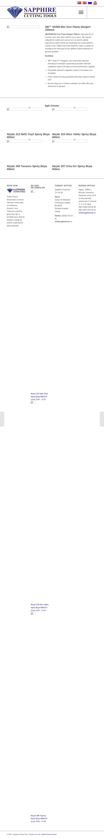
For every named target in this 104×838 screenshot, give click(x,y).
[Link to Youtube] (91, 12)
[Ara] (73, 12)
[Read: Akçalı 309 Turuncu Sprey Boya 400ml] (33, 614)
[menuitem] (73, 12)
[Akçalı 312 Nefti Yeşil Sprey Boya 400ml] (24, 110)
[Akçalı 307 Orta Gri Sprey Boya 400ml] (69, 142)
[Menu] (79, 12)
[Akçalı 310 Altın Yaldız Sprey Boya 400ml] (69, 110)
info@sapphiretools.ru (63, 222)
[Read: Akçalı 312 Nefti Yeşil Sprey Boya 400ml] (33, 192)
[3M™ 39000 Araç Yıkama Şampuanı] (102, 419)
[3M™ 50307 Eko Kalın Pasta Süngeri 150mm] (2, 419)
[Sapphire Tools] (31, 12)
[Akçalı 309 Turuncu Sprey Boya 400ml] (24, 142)
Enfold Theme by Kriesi (48, 834)
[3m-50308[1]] (23, 27)
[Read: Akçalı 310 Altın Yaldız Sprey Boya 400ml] (33, 403)
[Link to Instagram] (95, 12)
